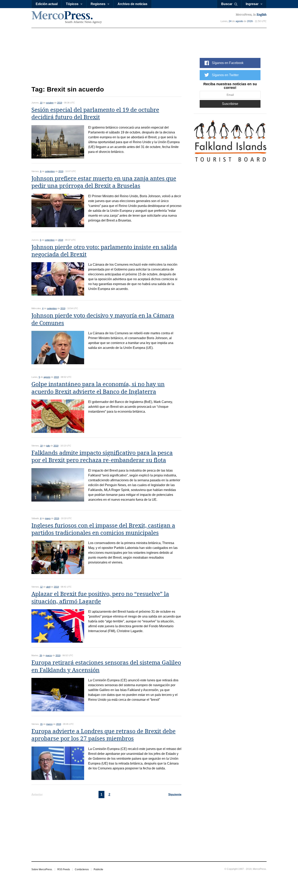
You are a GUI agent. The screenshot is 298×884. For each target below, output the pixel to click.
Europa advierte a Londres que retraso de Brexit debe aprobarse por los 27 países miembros (103, 735)
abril (48, 587)
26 (41, 655)
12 (41, 587)
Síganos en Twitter (225, 75)
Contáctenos (82, 869)
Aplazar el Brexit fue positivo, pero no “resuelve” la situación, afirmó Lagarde (100, 597)
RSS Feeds (63, 869)
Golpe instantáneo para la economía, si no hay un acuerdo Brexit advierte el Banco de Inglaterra (98, 388)
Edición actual (47, 4)
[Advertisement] (106, 60)
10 (41, 102)
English (262, 14)
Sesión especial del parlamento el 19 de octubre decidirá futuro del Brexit (95, 113)
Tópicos (72, 4)
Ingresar (252, 4)
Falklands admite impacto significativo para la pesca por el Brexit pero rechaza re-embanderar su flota (102, 456)
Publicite (98, 869)
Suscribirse (230, 103)
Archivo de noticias (132, 4)
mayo (47, 518)
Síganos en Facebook (227, 63)
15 (41, 724)
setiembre (50, 171)
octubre (50, 102)
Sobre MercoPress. (42, 869)
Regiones (98, 4)
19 (41, 445)
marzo (49, 655)
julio (48, 445)
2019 (59, 102)
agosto (239, 21)
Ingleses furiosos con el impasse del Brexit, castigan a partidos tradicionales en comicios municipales (103, 529)
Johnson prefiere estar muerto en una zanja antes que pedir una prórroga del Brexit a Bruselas (103, 182)
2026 (250, 21)
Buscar (226, 4)
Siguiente (174, 794)
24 (230, 21)
